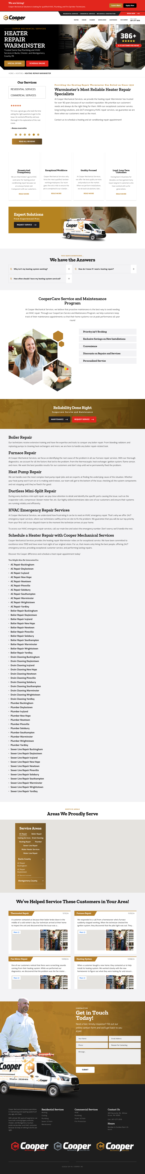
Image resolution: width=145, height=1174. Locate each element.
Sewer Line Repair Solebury (25, 774)
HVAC (77, 1113)
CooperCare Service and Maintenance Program (74, 313)
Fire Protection (80, 1121)
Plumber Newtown (20, 719)
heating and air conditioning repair (93, 119)
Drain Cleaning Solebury (23, 682)
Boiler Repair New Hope (23, 623)
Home (11, 73)
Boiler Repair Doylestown (24, 615)
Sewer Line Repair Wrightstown (27, 787)
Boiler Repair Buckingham (24, 610)
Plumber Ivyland (19, 711)
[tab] (16, 135)
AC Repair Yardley (20, 606)
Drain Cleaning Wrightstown (25, 694)
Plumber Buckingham (22, 703)
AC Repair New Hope (21, 577)
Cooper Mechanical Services (70, 99)
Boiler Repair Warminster (24, 644)
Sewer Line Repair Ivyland (24, 757)
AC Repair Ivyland (20, 573)
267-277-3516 (115, 1119)
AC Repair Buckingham (23, 564)
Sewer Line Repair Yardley (24, 791)
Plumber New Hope (21, 715)
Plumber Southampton (22, 732)
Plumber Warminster (22, 736)
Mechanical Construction (106, 14)
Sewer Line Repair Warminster (26, 782)
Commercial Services (87, 14)
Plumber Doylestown (22, 707)
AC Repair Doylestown (22, 568)
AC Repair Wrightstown (23, 602)
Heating (44, 1113)
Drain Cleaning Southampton (26, 686)
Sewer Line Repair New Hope (25, 761)
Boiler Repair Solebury (22, 635)
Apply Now (130, 5)
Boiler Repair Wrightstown (24, 648)
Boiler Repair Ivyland (21, 619)
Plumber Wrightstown (22, 740)
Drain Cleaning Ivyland (22, 665)
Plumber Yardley (19, 745)
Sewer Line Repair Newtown (25, 766)
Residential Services (70, 14)
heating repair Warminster (110, 99)
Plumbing (45, 1118)
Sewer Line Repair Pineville (25, 770)
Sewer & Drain (47, 1121)
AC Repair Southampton (23, 594)
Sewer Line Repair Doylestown (26, 753)
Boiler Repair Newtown (22, 627)
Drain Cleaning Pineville (23, 677)
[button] (128, 41)
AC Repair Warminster (22, 598)
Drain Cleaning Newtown (23, 673)
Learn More (116, 5)
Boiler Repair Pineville (22, 631)
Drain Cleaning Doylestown (25, 661)
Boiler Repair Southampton (25, 640)
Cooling (44, 1115)
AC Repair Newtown (21, 581)
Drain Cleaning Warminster (25, 690)
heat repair (57, 554)
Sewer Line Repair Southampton (27, 778)
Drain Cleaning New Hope (24, 669)
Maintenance (113, 20)
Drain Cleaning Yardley (22, 699)
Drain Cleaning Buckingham (25, 657)
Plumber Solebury (20, 728)
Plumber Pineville (20, 724)
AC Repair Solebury (21, 589)
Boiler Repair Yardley (21, 652)
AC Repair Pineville (21, 585)
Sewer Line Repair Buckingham (27, 749)
